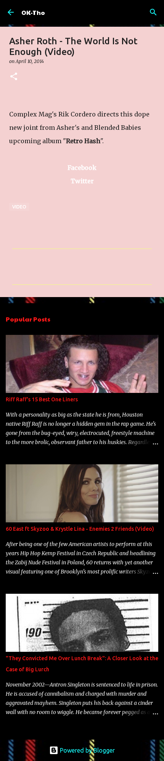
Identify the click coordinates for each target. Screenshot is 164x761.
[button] (13, 77)
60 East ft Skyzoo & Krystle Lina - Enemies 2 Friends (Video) (80, 529)
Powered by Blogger (86, 750)
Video (19, 206)
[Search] (153, 12)
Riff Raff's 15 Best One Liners (42, 399)
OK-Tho (33, 12)
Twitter (82, 181)
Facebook (82, 167)
